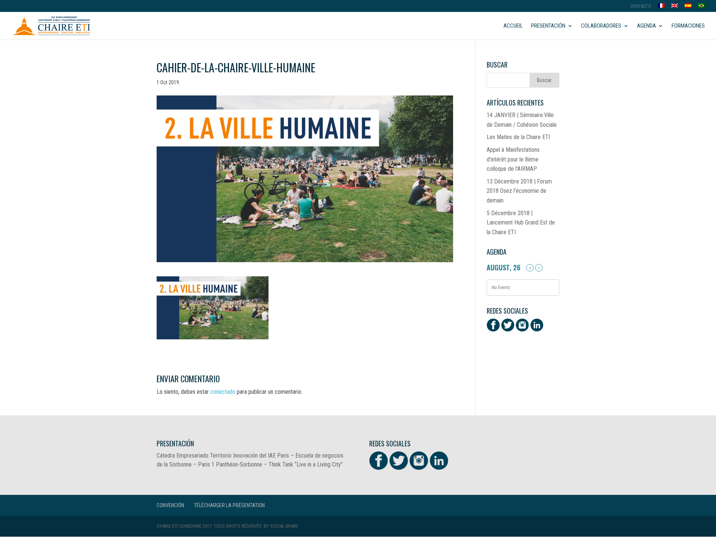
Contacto (640, 6)
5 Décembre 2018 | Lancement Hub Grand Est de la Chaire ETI (521, 223)
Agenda (646, 26)
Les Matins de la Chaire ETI (518, 137)
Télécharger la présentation (229, 505)
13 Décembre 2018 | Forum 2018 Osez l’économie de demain (519, 191)
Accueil (513, 26)
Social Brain (284, 526)
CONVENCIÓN (170, 505)
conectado (222, 391)
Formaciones (688, 26)
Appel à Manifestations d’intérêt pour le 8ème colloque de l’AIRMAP (513, 159)
